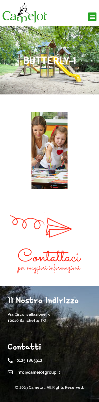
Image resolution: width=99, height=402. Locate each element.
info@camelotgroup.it (38, 372)
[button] (92, 16)
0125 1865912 (29, 360)
